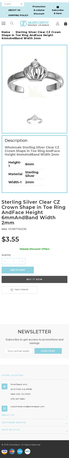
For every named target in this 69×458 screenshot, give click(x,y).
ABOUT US (14, 10)
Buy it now (35, 279)
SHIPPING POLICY (18, 15)
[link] (34, 119)
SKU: (5, 229)
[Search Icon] (12, 23)
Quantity (6, 255)
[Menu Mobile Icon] (3, 23)
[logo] (34, 23)
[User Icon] (57, 23)
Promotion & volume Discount (39, 10)
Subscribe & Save (58, 12)
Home (6, 32)
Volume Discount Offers (34, 249)
